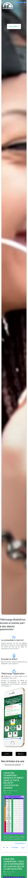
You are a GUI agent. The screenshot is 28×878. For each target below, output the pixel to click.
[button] (7, 754)
